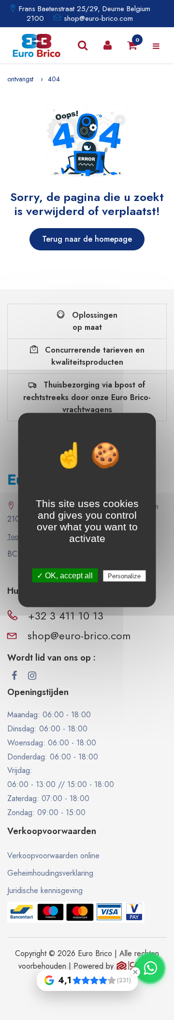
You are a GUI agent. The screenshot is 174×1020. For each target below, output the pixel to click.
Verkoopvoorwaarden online (53, 855)
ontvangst (20, 79)
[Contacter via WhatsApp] (149, 968)
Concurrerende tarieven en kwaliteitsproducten (94, 356)
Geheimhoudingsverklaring (50, 873)
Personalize (124, 576)
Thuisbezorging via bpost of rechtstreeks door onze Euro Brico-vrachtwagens (87, 397)
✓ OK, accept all (65, 576)
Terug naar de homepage (87, 239)
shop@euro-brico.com (98, 18)
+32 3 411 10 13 (65, 615)
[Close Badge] (135, 972)
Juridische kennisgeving (45, 890)
